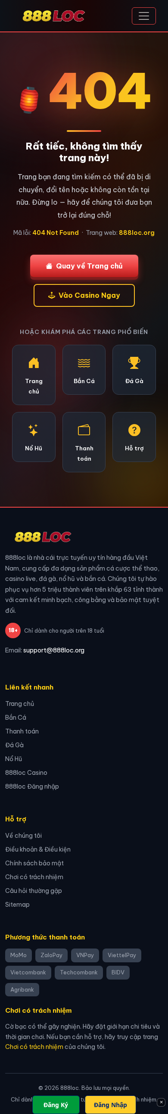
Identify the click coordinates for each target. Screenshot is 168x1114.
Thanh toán (22, 731)
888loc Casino (26, 773)
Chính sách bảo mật (34, 863)
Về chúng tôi (23, 835)
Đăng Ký (56, 1105)
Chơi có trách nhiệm (34, 877)
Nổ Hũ (13, 759)
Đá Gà (14, 745)
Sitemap (17, 904)
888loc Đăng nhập (32, 786)
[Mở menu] (144, 16)
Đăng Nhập (110, 1105)
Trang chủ (19, 704)
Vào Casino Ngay (89, 295)
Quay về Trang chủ (89, 266)
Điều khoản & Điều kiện (38, 849)
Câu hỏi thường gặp (33, 891)
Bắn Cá (15, 717)
